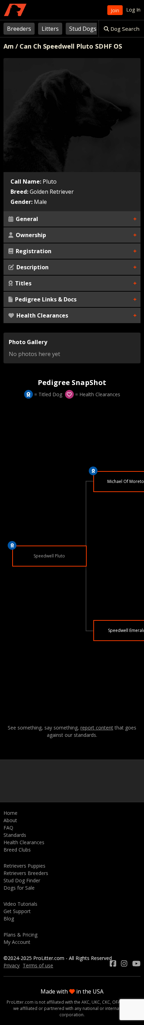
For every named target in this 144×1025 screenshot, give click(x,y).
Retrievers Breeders (25, 873)
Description (32, 267)
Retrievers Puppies (24, 865)
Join (115, 10)
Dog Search (124, 28)
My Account (16, 942)
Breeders (19, 29)
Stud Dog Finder (21, 880)
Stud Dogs (82, 29)
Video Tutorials (20, 904)
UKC (96, 1002)
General (26, 219)
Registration (32, 251)
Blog (8, 918)
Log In (133, 9)
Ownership (30, 235)
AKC (85, 1002)
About (10, 820)
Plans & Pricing (20, 934)
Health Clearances (41, 315)
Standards (14, 835)
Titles (22, 283)
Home (10, 813)
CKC (106, 1002)
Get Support (17, 911)
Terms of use (38, 965)
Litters (50, 29)
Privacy (11, 965)
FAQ (8, 827)
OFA (116, 1002)
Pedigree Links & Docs (45, 299)
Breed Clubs (17, 849)
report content (96, 727)
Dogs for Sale (19, 887)
